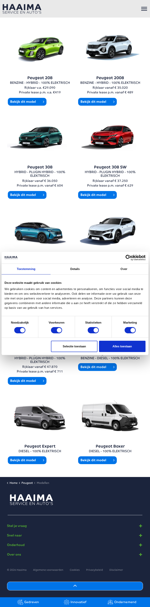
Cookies (75, 570)
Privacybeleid (94, 570)
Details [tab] (75, 269)
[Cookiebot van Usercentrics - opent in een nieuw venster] (128, 258)
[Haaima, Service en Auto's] (22, 9)
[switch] (56, 330)
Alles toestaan (122, 346)
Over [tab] (124, 269)
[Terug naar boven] (75, 586)
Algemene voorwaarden (48, 570)
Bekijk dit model (23, 102)
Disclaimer (116, 570)
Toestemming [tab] (26, 269)
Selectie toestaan (74, 346)
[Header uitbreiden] (144, 9)
